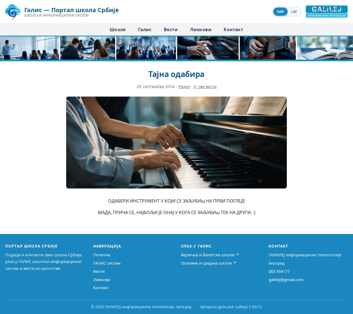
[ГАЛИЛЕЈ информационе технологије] (327, 12)
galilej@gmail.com (286, 279)
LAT (294, 12)
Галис (144, 29)
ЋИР (280, 12)
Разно (184, 86)
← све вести (204, 86)
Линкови (200, 29)
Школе (118, 29)
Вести (171, 29)
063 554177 (279, 271)
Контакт (233, 29)
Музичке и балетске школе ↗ (210, 254)
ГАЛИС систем (107, 263)
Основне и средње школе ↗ (209, 263)
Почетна (101, 254)
